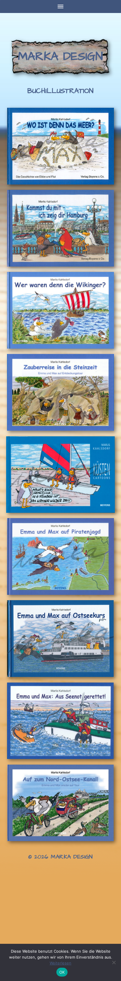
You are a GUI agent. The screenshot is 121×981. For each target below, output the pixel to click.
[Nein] (114, 962)
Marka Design (60, 56)
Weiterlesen (60, 963)
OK (62, 972)
